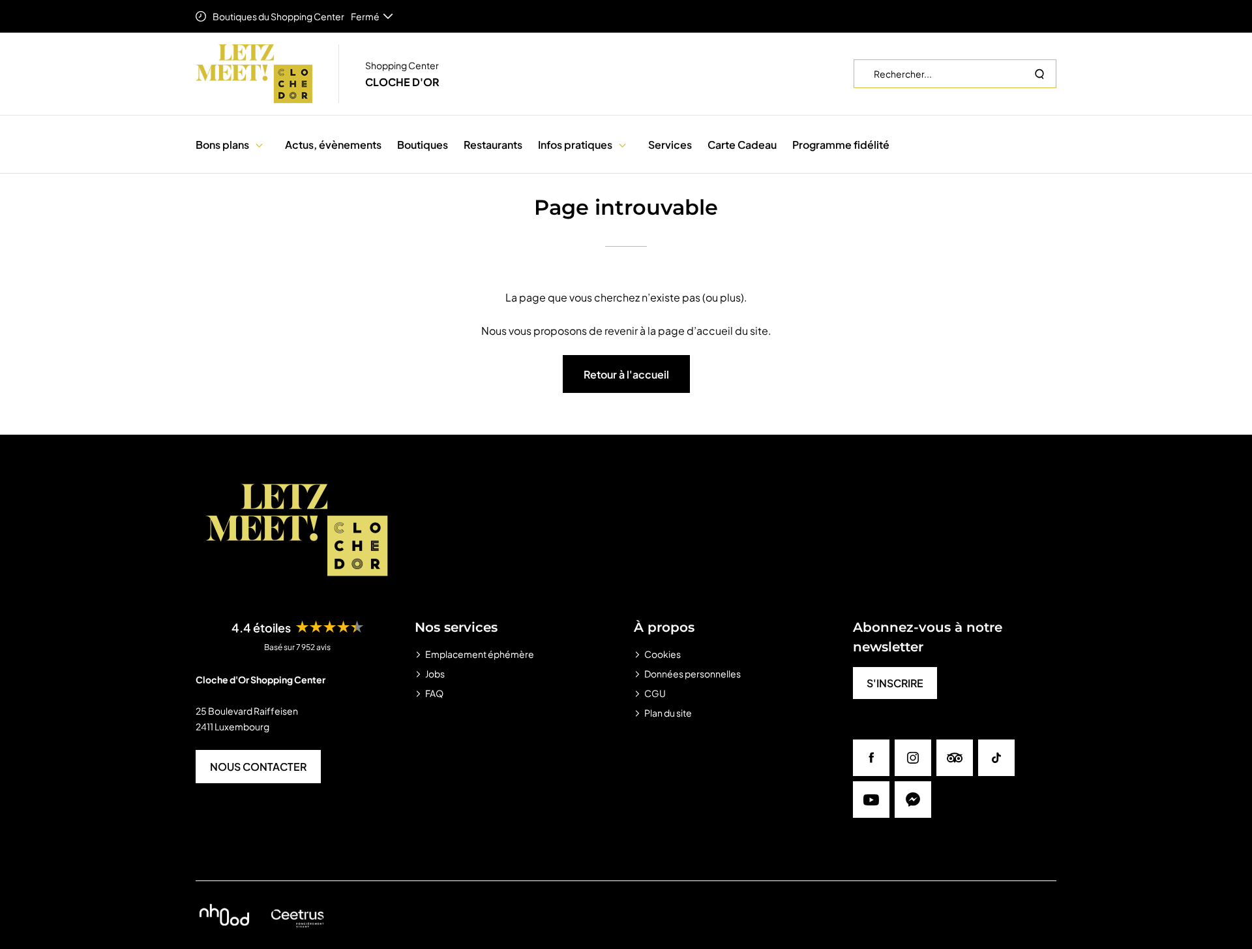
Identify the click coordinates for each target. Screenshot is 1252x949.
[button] (259, 144)
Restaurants (493, 144)
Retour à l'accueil (626, 374)
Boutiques (422, 144)
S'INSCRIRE (895, 683)
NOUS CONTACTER (258, 766)
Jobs (435, 673)
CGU (655, 693)
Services (670, 144)
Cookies (662, 654)
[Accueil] (254, 73)
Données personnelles (692, 673)
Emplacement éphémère (479, 654)
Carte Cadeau (742, 144)
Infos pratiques (575, 144)
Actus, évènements (333, 144)
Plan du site (668, 713)
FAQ (434, 693)
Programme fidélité (840, 144)
